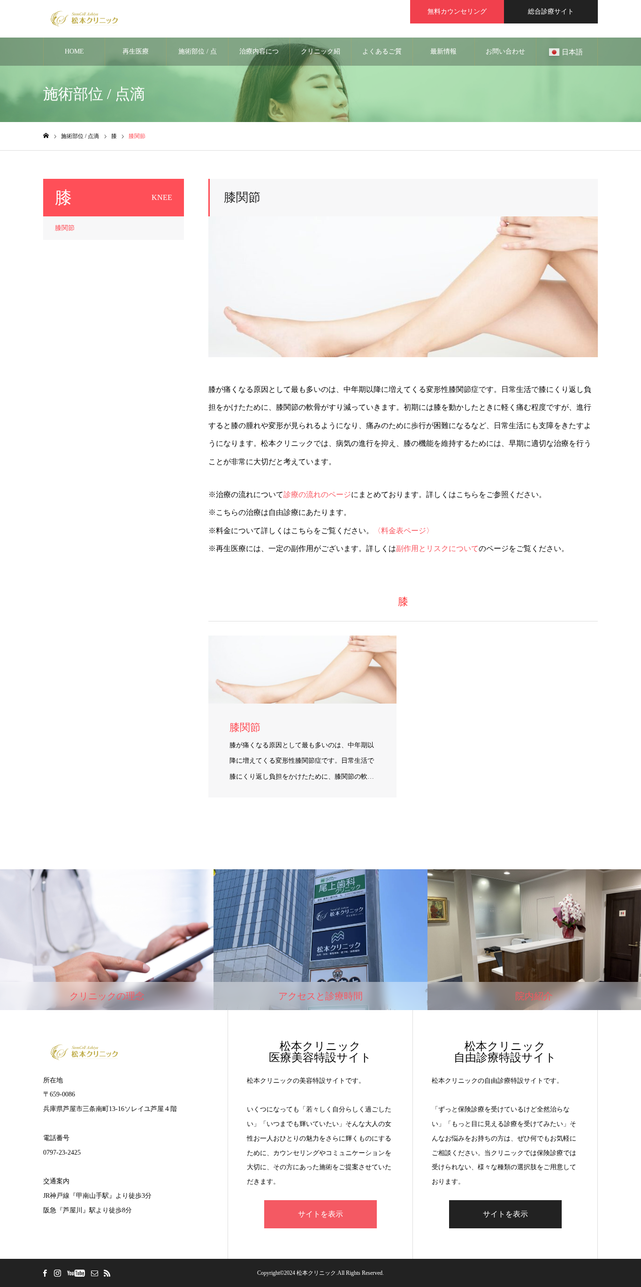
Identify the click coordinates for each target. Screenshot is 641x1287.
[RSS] (107, 1273)
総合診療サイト (551, 11)
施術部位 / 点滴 (197, 57)
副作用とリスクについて (437, 548)
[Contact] (94, 1273)
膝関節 (65, 227)
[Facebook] (44, 1273)
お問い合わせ (505, 51)
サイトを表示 (320, 1214)
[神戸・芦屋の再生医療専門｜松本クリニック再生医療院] (84, 19)
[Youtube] (75, 1273)
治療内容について (259, 57)
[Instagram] (57, 1273)
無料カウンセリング (457, 11)
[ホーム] (46, 136)
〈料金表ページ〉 (404, 531)
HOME (74, 51)
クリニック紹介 (320, 57)
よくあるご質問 (382, 57)
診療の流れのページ (317, 494)
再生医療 (135, 51)
